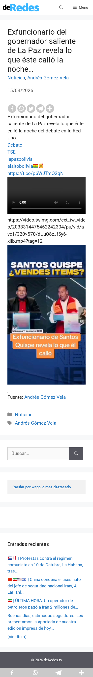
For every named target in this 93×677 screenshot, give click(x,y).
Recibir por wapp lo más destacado (41, 487)
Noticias (16, 78)
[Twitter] (31, 108)
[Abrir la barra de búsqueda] (61, 7)
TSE (11, 152)
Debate (14, 145)
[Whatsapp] (21, 108)
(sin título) (17, 636)
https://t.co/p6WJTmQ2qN (35, 173)
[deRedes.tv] (21, 7)
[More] (50, 108)
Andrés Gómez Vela (48, 78)
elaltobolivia (20, 166)
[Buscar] (76, 453)
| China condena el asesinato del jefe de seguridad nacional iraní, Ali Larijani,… (44, 586)
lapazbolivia (19, 159)
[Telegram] (40, 108)
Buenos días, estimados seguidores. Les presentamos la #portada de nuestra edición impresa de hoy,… (45, 622)
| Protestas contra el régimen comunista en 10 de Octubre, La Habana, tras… (45, 564)
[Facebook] (12, 108)
